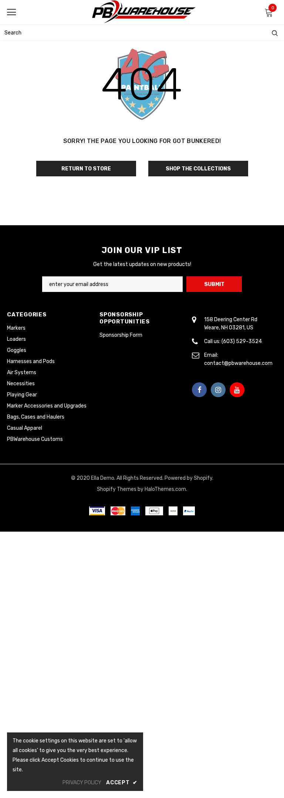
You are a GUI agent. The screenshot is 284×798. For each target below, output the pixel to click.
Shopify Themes (116, 489)
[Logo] (144, 11)
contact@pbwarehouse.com (238, 363)
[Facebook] (199, 389)
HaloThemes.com (165, 489)
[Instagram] (218, 389)
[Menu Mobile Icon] (11, 12)
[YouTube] (237, 389)
